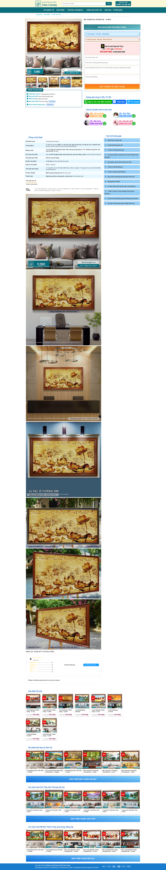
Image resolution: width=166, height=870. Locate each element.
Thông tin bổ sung (31, 184)
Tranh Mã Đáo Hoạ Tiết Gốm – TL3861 (73, 771)
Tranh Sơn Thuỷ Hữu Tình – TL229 (34, 810)
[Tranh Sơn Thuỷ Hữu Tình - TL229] (35, 799)
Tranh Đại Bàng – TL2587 (31, 735)
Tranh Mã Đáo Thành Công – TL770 (32, 710)
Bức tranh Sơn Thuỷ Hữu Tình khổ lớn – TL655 (129, 771)
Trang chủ (39, 14)
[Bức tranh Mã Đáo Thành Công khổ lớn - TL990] (73, 838)
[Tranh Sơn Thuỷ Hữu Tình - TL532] (130, 799)
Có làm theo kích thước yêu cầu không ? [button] (121, 186)
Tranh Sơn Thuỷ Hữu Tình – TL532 (130, 810)
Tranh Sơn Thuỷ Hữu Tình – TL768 (72, 810)
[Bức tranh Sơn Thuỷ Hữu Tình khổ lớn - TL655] (130, 759)
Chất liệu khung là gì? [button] (115, 145)
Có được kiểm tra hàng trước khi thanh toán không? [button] (121, 156)
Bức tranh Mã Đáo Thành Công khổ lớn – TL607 (110, 850)
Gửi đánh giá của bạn (90, 665)
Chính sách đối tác (94, 10)
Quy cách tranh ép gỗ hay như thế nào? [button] (121, 177)
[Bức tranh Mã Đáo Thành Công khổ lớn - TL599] (130, 838)
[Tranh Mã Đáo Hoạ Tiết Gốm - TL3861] (73, 759)
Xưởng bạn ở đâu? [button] (113, 181)
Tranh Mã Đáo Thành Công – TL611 (98, 710)
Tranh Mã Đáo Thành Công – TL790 (49, 735)
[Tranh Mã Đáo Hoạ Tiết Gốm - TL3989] (35, 759)
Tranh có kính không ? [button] (115, 167)
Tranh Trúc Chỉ (56, 14)
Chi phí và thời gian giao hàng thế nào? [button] (121, 203)
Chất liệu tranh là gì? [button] (114, 140)
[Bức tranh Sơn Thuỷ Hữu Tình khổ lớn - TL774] (111, 759)
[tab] (31, 184)
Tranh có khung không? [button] (115, 150)
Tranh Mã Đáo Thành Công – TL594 (49, 710)
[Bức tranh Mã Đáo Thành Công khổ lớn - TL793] (92, 838)
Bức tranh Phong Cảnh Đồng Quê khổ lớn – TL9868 (54, 771)
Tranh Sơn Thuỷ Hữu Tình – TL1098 (92, 810)
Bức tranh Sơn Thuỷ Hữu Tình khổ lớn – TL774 (110, 771)
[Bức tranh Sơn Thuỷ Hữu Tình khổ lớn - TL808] (92, 759)
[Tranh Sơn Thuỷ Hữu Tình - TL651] (111, 799)
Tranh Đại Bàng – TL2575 (113, 710)
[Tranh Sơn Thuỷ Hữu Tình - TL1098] (92, 799)
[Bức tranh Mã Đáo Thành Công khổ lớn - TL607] (111, 838)
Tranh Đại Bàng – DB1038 (80, 710)
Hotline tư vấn (123, 4)
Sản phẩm (60, 10)
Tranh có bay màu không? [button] (116, 172)
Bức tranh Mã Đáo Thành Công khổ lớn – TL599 (129, 850)
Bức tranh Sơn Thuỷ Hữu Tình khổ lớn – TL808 (91, 771)
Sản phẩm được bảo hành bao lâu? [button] (119, 162)
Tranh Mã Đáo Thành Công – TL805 (65, 710)
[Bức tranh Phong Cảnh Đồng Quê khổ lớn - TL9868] (54, 759)
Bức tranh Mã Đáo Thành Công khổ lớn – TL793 (91, 850)
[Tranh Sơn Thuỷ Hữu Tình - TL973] (54, 799)
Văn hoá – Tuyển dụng (113, 10)
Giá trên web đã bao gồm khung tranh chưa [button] (122, 198)
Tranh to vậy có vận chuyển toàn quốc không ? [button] (119, 192)
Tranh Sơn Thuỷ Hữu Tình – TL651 (111, 810)
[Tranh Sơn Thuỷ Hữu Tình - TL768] (73, 799)
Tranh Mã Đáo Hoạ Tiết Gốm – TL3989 (34, 771)
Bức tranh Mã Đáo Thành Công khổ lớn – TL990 (72, 850)
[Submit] (109, 3)
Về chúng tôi (49, 10)
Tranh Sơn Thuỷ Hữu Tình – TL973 (53, 810)
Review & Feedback (75, 10)
